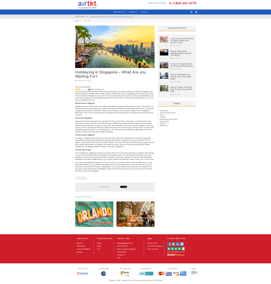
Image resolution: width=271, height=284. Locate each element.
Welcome (163, 123)
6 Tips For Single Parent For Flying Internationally (181, 65)
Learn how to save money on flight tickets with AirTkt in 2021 (182, 40)
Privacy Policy (152, 243)
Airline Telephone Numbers (126, 249)
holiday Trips (81, 178)
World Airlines (122, 252)
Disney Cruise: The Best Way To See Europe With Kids (181, 89)
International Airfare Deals (169, 119)
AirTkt (148, 98)
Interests (119, 12)
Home (77, 20)
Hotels (99, 246)
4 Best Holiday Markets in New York (135, 219)
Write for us (164, 125)
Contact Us (121, 255)
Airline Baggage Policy (125, 243)
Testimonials (81, 246)
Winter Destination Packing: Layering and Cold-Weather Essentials (114, 17)
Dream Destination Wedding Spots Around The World (180, 53)
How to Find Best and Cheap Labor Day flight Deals (180, 76)
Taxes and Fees (152, 249)
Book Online (152, 3)
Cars (98, 249)
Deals (143, 12)
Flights (99, 243)
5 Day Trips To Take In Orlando (94, 219)
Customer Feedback (84, 249)
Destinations (164, 111)
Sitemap (79, 252)
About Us (80, 243)
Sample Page (164, 121)
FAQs (119, 258)
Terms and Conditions (154, 246)
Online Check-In (122, 246)
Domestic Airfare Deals (168, 113)
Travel (132, 12)
